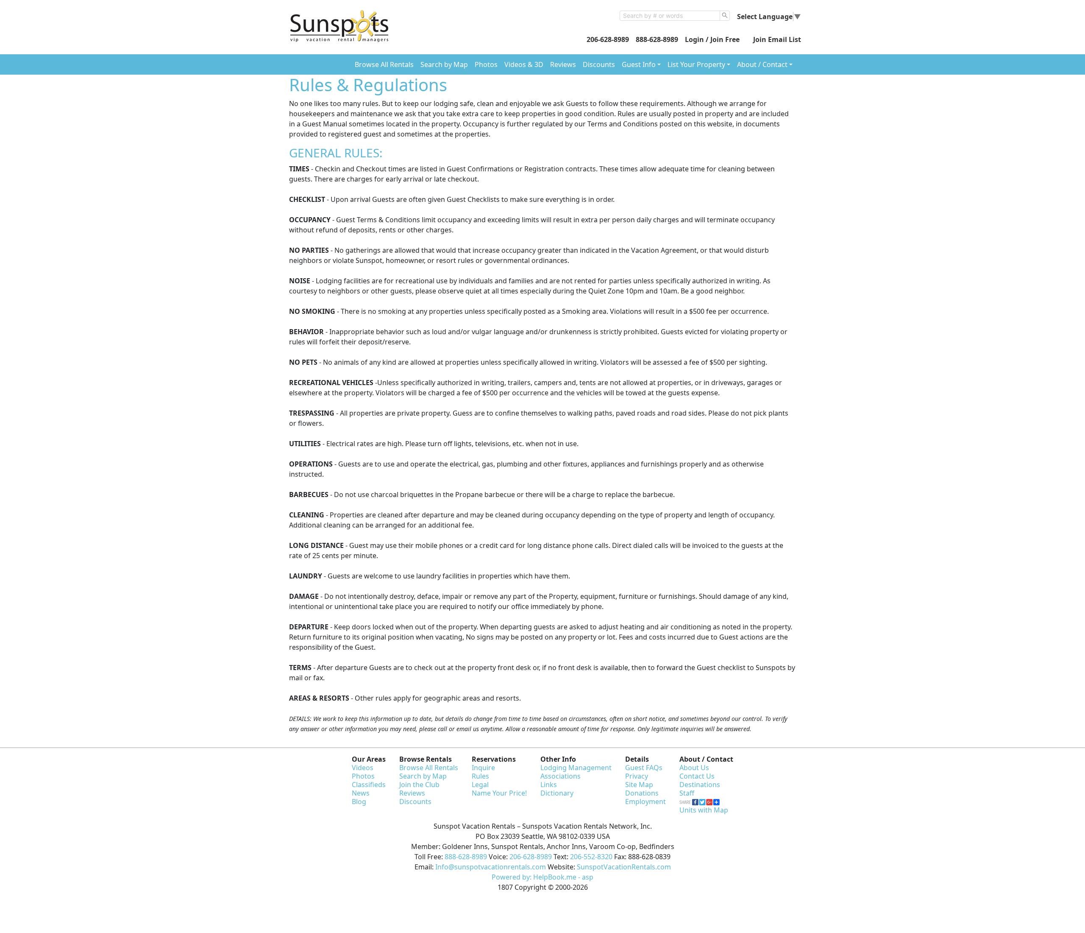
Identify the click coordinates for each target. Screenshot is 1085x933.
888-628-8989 (657, 39)
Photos (486, 64)
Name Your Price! (499, 793)
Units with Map (703, 810)
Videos (362, 767)
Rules (480, 776)
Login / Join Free (712, 39)
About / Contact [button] (762, 64)
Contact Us (697, 776)
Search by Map (444, 64)
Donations (642, 793)
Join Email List (777, 39)
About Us (694, 767)
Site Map (639, 784)
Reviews (563, 64)
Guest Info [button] (639, 64)
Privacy (636, 776)
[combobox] (670, 16)
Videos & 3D (523, 64)
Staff (686, 793)
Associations (560, 776)
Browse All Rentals (384, 64)
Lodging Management (576, 767)
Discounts (599, 64)
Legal (480, 784)
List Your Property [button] (696, 64)
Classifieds (369, 784)
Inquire (483, 767)
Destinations (699, 784)
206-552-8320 (591, 856)
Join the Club (419, 784)
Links (548, 784)
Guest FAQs (643, 767)
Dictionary (556, 793)
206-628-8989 (608, 39)
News (361, 793)
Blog (359, 801)
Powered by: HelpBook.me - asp (542, 877)
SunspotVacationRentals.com (624, 867)
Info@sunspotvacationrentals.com (490, 867)
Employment (645, 801)
